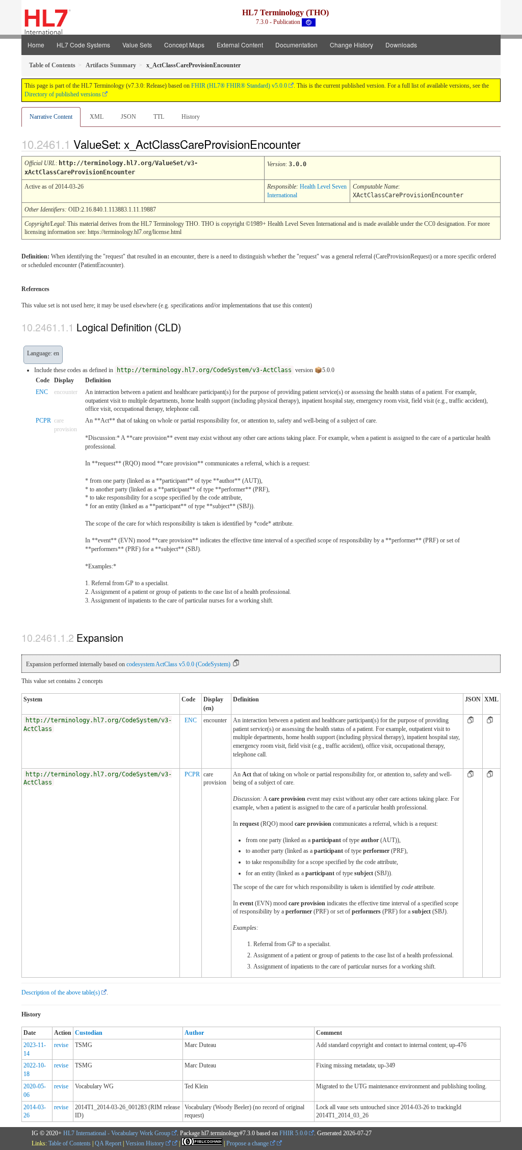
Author (194, 1032)
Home (36, 44)
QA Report (108, 1143)
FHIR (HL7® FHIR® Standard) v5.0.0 (239, 85)
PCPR (43, 420)
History (190, 116)
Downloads (401, 44)
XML (96, 116)
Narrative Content (51, 116)
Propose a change (248, 1143)
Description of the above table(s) (60, 992)
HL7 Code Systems (83, 44)
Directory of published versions (62, 94)
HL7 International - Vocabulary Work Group (116, 1133)
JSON (128, 116)
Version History (145, 1143)
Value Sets (137, 44)
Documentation (296, 44)
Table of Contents (69, 1143)
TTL (158, 116)
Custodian (88, 1032)
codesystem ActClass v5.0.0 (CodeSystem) (178, 664)
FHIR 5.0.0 (293, 1133)
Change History (351, 44)
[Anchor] (309, 143)
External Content (240, 44)
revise (61, 1045)
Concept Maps (184, 44)
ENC (42, 392)
